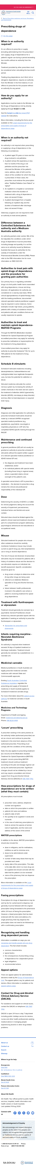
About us (4, 1043)
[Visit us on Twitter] (24, 1112)
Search (3, 1050)
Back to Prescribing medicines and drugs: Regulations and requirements (17, 19)
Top (32, 1046)
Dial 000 (4, 1067)
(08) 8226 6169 (12, 720)
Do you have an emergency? (23, 7)
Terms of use (5, 1146)
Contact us (5, 1046)
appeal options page (8, 986)
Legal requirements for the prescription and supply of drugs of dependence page (16, 125)
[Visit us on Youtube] (33, 1112)
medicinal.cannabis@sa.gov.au (16, 718)
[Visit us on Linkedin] (28, 1112)
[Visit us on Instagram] (19, 1112)
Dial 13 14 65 (5, 1082)
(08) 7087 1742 (28, 779)
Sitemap (4, 1053)
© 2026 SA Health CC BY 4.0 (10, 1144)
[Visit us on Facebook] (15, 1112)
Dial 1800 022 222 (8, 1076)
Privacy (23, 1144)
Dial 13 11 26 (5, 1088)
